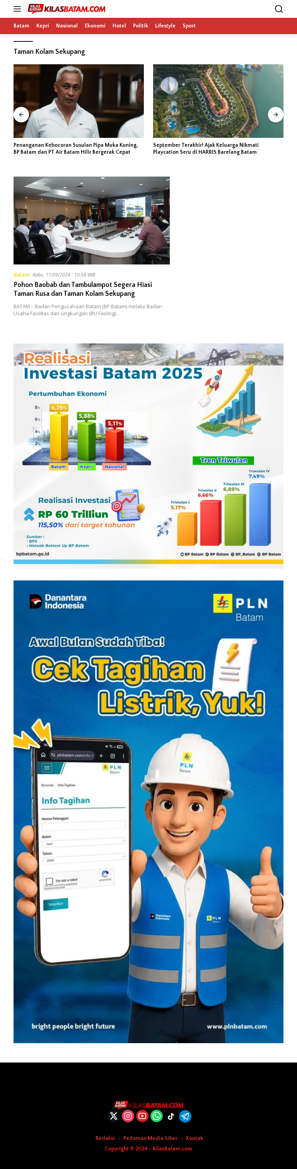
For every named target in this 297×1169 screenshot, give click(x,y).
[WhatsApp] (156, 1116)
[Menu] (19, 8)
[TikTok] (171, 1116)
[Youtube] (142, 1116)
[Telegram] (185, 1116)
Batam (21, 274)
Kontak (194, 1138)
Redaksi (105, 1138)
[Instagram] (128, 1116)
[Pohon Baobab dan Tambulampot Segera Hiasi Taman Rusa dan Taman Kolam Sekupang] (92, 220)
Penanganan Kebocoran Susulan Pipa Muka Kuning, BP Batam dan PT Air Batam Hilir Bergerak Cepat (76, 148)
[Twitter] (114, 1116)
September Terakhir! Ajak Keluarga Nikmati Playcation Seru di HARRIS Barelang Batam (206, 148)
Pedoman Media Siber (150, 1138)
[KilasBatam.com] (65, 9)
